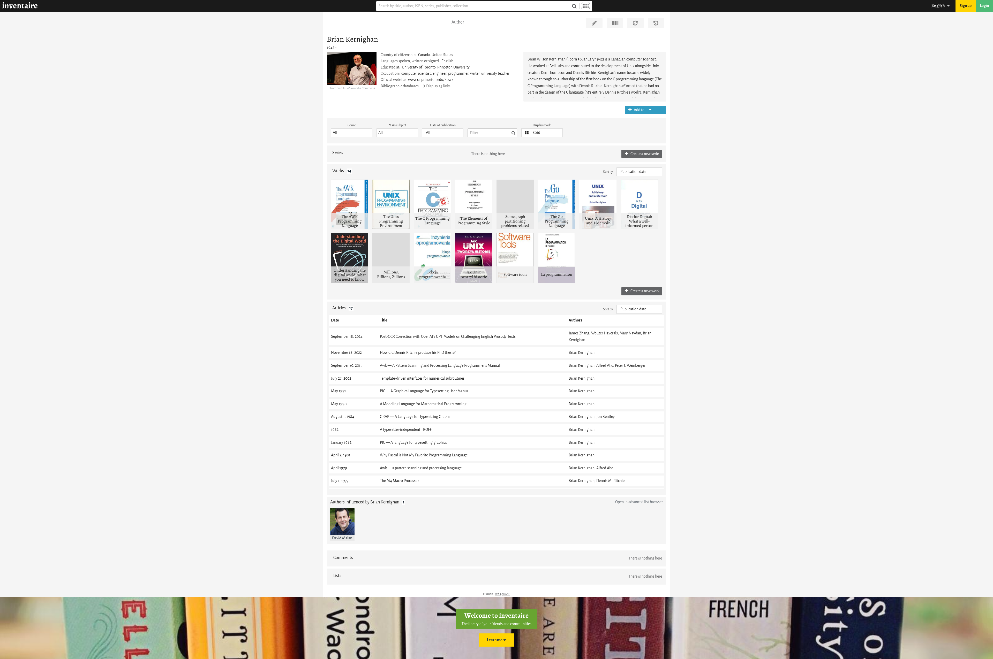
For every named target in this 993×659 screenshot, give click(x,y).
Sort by (608, 172)
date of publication (443, 125)
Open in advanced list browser (639, 502)
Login (984, 5)
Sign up (966, 5)
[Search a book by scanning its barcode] (586, 6)
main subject (397, 125)
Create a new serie (644, 153)
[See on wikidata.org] (615, 23)
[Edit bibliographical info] (594, 23)
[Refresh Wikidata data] (635, 23)
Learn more (496, 640)
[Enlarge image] (352, 68)
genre (352, 125)
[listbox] (351, 132)
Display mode (542, 125)
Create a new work (644, 291)
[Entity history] (656, 23)
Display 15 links (438, 86)
